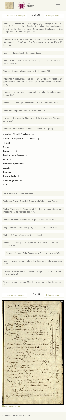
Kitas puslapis (53, 16)
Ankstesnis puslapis (15, 16)
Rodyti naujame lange (11, 406)
